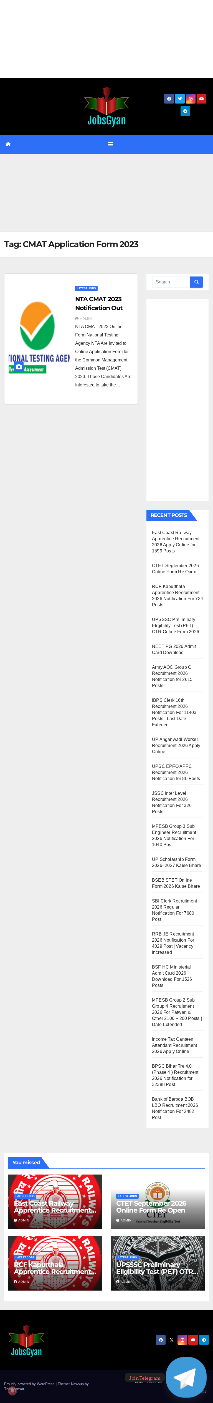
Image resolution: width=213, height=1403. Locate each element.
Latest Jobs (86, 288)
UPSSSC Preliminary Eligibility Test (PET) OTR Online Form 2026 (175, 625)
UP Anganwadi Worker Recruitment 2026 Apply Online (176, 745)
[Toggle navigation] (111, 144)
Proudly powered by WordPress (30, 1384)
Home (138, 1382)
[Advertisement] (106, 39)
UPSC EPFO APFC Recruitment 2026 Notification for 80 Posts (176, 772)
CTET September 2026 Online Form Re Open (151, 1206)
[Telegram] (186, 1377)
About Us (154, 1382)
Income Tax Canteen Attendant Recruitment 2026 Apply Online (174, 1045)
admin (86, 319)
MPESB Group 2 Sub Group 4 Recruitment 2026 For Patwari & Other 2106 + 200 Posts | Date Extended (177, 1012)
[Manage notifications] (12, 1390)
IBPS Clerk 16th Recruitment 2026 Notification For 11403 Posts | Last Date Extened (174, 712)
